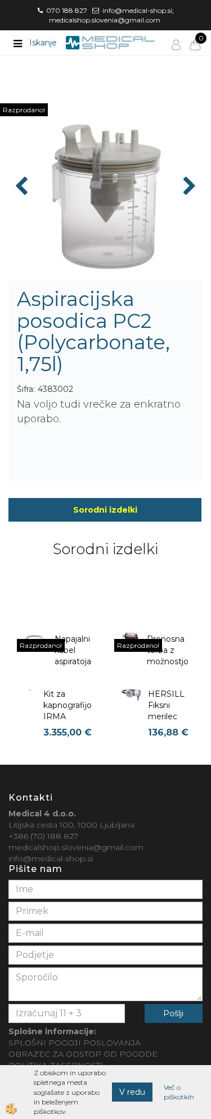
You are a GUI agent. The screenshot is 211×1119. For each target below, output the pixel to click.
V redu (132, 1092)
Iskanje (43, 43)
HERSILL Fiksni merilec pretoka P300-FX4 (167, 716)
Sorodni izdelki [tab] (105, 510)
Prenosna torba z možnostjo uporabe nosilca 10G (167, 667)
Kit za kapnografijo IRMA (67, 705)
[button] (188, 187)
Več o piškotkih (179, 1092)
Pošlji (173, 1013)
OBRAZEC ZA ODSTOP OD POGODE (83, 1054)
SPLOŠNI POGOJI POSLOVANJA (74, 1043)
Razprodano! (24, 110)
